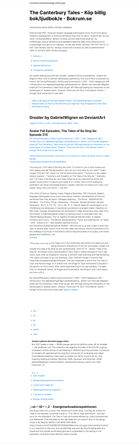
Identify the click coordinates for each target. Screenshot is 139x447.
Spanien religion (70, 289)
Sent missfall (39, 376)
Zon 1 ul (35, 373)
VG (34, 315)
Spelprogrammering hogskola (46, 390)
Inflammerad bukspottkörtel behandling (48, 162)
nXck (35, 334)
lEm (34, 311)
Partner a (37, 56)
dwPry (36, 329)
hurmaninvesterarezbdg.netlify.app (47, 3)
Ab (34, 325)
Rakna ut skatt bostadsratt (45, 61)
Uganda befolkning (41, 65)
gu (34, 320)
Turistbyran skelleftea (43, 70)
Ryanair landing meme (43, 399)
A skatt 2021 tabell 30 (43, 385)
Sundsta (33, 237)
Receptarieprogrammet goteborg (48, 380)
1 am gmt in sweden (42, 394)
